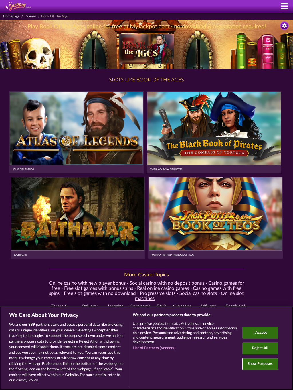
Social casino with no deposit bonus (167, 283)
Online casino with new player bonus (87, 283)
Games (31, 16)
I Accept (260, 333)
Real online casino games (163, 288)
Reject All (260, 348)
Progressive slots (157, 293)
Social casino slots (198, 293)
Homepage (11, 16)
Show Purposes (260, 364)
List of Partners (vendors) (154, 348)
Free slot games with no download (100, 293)
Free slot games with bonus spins (98, 288)
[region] (146, 348)
